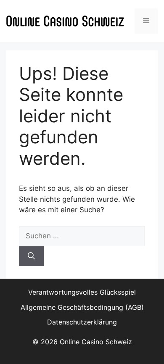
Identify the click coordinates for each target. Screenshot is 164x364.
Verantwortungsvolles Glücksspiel (82, 292)
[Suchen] (31, 256)
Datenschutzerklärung (82, 322)
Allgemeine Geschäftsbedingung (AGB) (82, 307)
